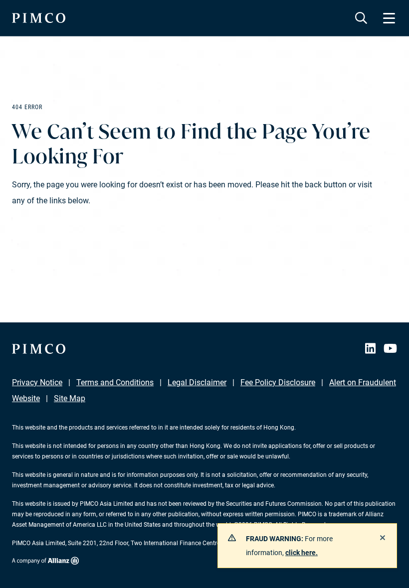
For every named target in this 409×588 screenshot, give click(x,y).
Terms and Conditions (115, 382)
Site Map (69, 398)
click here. (301, 553)
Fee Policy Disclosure (277, 382)
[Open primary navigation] (389, 18)
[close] (383, 538)
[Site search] (361, 18)
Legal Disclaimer (197, 382)
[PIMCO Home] (38, 18)
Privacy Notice (37, 382)
